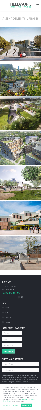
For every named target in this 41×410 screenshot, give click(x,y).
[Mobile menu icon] (37, 5)
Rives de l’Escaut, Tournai (20, 44)
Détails (20, 39)
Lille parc (20, 79)
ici (9, 384)
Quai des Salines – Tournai (20, 253)
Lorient (20, 218)
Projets (7, 312)
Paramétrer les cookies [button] (11, 405)
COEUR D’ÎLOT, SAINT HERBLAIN (20, 149)
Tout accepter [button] (26, 405)
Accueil (7, 307)
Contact (7, 322)
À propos (8, 317)
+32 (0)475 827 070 (11, 292)
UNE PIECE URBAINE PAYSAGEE (20, 114)
